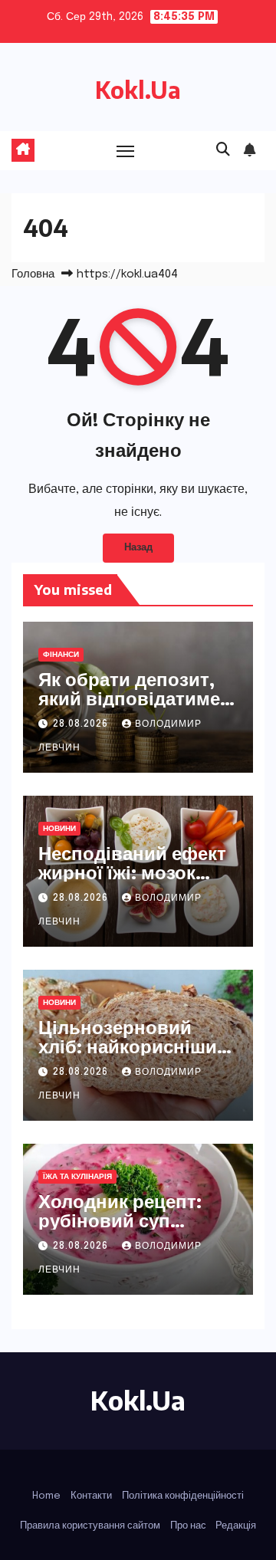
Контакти (91, 1496)
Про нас (188, 1526)
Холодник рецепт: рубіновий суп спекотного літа (120, 1219)
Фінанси (61, 654)
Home (46, 1496)
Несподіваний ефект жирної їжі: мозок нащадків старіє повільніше (132, 881)
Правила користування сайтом (90, 1526)
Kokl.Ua (138, 89)
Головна (33, 274)
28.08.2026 (82, 724)
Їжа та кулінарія (77, 1177)
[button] (223, 150)
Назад (138, 548)
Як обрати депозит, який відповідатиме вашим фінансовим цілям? (129, 707)
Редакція (235, 1526)
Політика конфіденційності (183, 1496)
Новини (59, 829)
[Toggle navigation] (126, 151)
